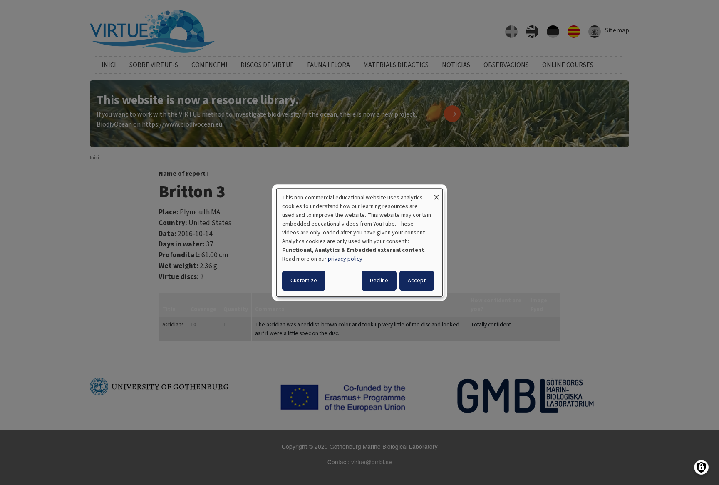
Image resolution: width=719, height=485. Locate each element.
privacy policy (345, 259)
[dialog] (359, 243)
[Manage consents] (701, 467)
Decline (379, 280)
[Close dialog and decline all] (436, 194)
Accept (417, 280)
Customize (303, 280)
